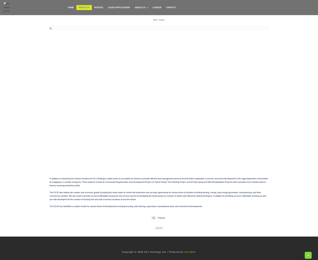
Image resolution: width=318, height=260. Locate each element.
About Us (140, 7)
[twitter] (149, 243)
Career (157, 7)
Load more (159, 228)
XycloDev (190, 252)
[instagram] (161, 243)
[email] (167, 243)
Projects (84, 7)
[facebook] (155, 243)
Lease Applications (119, 7)
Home (71, 7)
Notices (98, 7)
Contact (171, 7)
